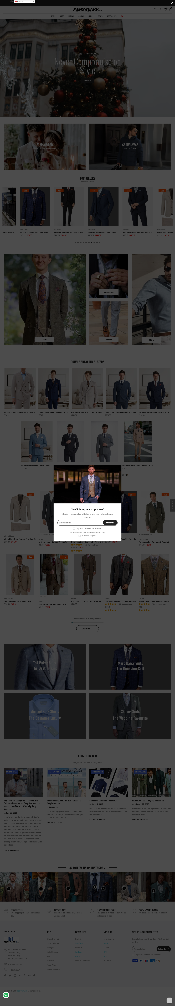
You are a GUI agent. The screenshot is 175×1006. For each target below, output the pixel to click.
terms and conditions (94, 528)
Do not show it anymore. (89, 535)
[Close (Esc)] (172, 3)
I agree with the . (89, 528)
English (20, 1)
